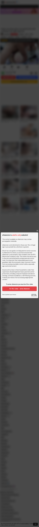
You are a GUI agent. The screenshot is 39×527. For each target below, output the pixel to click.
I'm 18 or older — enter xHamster (19, 289)
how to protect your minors (9, 294)
